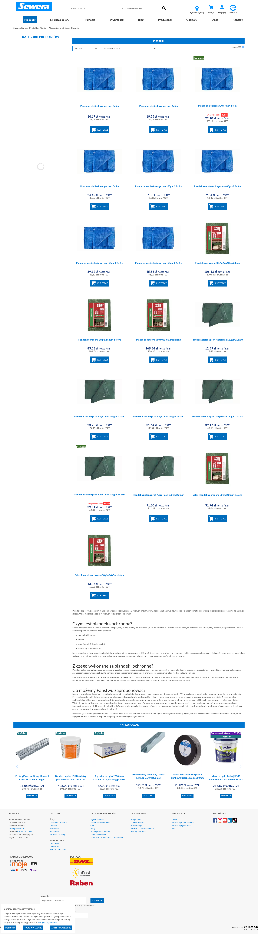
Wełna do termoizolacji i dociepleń (106, 837)
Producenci (165, 19)
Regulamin (136, 819)
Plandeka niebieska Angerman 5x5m (99, 186)
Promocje (89, 19)
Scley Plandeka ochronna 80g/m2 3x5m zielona (217, 494)
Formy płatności (138, 831)
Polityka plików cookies (183, 822)
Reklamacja (136, 825)
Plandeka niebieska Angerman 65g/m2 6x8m (158, 262)
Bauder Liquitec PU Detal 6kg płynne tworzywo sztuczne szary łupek (70, 779)
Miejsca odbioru (59, 19)
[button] (241, 766)
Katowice (54, 828)
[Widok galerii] (243, 47)
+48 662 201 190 (24, 831)
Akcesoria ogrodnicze (59, 28)
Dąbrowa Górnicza (58, 822)
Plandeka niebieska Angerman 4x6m (217, 105)
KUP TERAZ (102, 130)
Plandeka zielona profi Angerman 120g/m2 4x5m (217, 416)
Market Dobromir (58, 849)
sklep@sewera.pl (16, 828)
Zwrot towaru (137, 822)
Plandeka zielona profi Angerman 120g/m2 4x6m (99, 494)
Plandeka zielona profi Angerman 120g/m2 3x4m (99, 416)
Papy (92, 828)
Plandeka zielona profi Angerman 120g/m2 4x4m (158, 416)
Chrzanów (54, 843)
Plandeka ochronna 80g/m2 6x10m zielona (217, 262)
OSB (92, 825)
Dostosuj (10, 928)
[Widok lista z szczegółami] (239, 47)
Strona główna (20, 28)
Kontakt (238, 19)
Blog (140, 19)
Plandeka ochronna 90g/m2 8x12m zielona (158, 339)
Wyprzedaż (116, 19)
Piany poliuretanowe (100, 831)
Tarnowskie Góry (57, 834)
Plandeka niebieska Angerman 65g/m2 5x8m (99, 262)
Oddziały (191, 19)
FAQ (174, 828)
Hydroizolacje (96, 819)
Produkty (30, 19)
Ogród (43, 28)
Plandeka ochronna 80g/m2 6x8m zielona (99, 339)
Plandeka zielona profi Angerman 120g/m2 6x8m (158, 494)
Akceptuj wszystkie (61, 928)
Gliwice (53, 825)
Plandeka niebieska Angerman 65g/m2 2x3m (158, 186)
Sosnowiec (55, 831)
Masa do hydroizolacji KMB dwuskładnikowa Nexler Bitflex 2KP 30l (226, 779)
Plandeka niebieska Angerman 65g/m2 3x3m (217, 186)
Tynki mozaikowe (98, 834)
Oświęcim (54, 846)
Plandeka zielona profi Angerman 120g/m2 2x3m (217, 339)
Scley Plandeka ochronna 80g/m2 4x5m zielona (99, 575)
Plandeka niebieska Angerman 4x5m (158, 105)
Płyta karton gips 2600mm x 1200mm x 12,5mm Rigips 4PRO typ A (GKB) (109, 779)
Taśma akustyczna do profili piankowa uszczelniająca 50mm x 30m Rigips (187, 778)
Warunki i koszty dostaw (142, 828)
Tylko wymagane (33, 928)
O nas (215, 19)
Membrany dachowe (99, 822)
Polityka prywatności (182, 825)
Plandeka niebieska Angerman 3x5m (99, 105)
